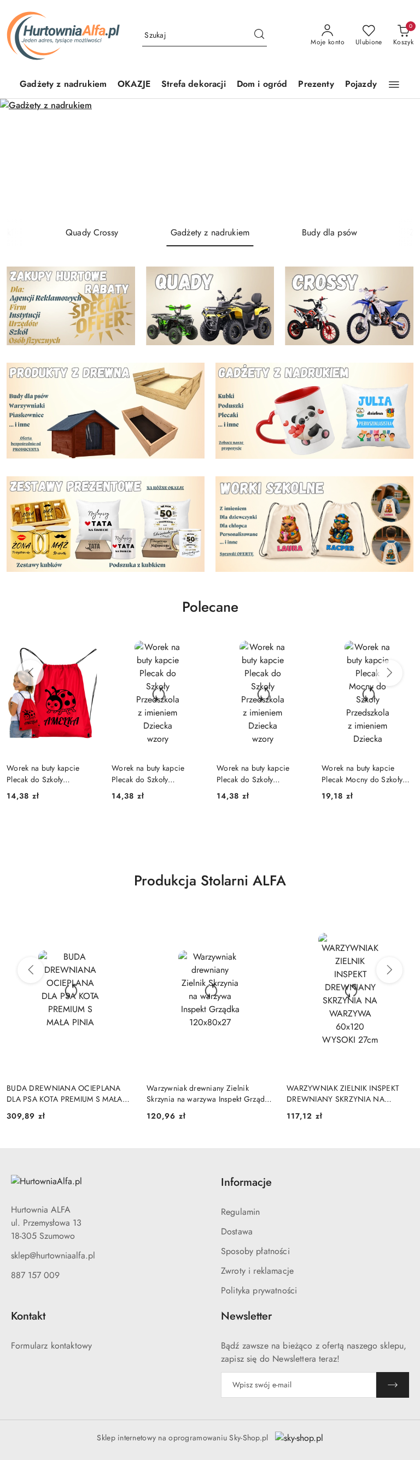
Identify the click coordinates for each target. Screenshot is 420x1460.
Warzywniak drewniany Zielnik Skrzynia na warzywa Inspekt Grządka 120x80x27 (69, 1093)
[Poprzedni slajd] (24, 159)
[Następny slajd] (396, 159)
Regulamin (240, 1211)
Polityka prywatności (259, 1290)
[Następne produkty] (389, 673)
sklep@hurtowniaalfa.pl (53, 1255)
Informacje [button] (246, 1182)
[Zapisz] (392, 1385)
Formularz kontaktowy (51, 1345)
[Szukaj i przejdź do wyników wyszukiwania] (259, 35)
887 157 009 (35, 1275)
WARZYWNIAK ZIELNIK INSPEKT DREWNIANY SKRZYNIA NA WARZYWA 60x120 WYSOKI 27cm (206, 1093)
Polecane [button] (210, 606)
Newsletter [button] (246, 1316)
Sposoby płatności (255, 1251)
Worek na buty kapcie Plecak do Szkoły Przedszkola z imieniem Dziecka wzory (46, 773)
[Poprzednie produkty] (30, 673)
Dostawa (237, 1231)
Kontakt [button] (28, 1316)
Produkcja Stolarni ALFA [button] (210, 880)
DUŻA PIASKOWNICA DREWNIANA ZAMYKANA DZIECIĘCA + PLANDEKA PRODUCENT (349, 1093)
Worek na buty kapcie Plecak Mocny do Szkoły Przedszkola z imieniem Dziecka (257, 773)
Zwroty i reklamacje (257, 1270)
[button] (394, 85)
